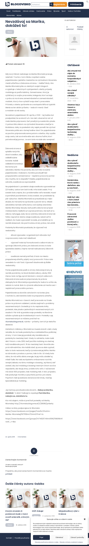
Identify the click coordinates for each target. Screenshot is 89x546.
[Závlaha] (74, 295)
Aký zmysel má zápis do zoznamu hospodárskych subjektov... (74, 76)
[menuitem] (8, 11)
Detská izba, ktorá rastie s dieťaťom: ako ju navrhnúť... (73, 184)
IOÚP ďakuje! (37, 511)
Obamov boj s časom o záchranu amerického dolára (73, 109)
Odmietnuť (59, 537)
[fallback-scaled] (31, 47)
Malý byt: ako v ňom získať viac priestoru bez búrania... (73, 201)
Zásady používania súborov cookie (46, 542)
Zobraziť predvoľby (77, 537)
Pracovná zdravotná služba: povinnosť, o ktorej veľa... (72, 219)
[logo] (17, 4)
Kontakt (9, 538)
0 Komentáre (22, 437)
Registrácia (59, 4)
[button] (85, 519)
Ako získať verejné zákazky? (72, 93)
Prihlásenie (75, 4)
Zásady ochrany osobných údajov (71, 542)
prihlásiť (8, 474)
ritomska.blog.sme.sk (14, 321)
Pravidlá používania (22, 538)
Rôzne (10, 32)
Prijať (41, 537)
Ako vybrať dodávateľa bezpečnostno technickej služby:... (73, 129)
